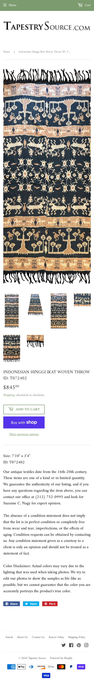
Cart (87, 5)
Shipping (9, 395)
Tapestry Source (37, 658)
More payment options (24, 434)
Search (9, 637)
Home (6, 51)
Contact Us (38, 637)
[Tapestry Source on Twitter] (63, 646)
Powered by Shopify (61, 658)
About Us (22, 637)
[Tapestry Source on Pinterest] (79, 646)
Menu (12, 5)
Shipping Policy (76, 637)
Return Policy (56, 637)
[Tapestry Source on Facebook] (71, 646)
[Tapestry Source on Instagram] (86, 646)
